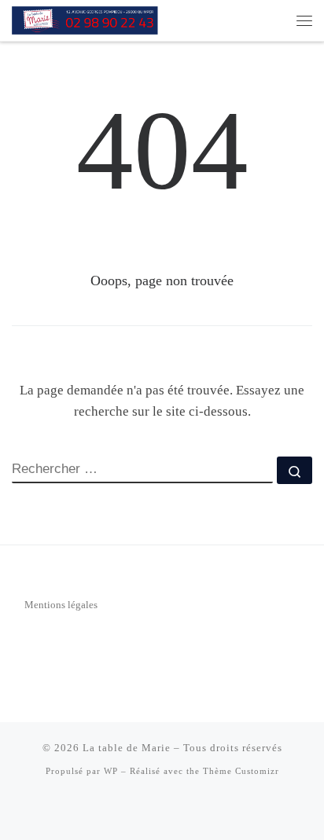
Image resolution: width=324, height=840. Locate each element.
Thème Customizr (241, 771)
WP (111, 771)
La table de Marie (127, 748)
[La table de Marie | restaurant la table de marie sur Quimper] (88, 18)
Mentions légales (61, 605)
